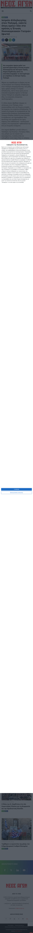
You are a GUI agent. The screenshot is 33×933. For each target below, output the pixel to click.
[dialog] (16, 466)
